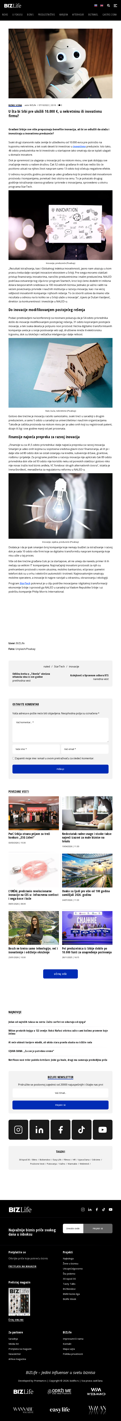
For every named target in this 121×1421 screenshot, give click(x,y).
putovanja (52, 1163)
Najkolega (68, 1258)
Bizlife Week (69, 1299)
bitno (34, 1159)
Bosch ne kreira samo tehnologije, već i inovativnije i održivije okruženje (33, 950)
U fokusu (17, 14)
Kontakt (67, 1343)
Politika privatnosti (73, 1353)
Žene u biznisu (70, 1263)
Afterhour (78, 14)
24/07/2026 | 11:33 (70, 900)
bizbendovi (45, 1159)
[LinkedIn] (39, 1130)
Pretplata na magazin (20, 1348)
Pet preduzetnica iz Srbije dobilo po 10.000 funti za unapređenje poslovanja (87, 950)
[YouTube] (103, 1130)
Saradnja (13, 1338)
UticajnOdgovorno (73, 1268)
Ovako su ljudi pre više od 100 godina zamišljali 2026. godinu (86, 893)
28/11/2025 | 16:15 (70, 957)
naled (46, 666)
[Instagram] (18, 1130)
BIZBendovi (69, 1288)
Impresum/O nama (73, 1338)
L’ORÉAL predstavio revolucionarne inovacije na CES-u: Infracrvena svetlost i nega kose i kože (33, 895)
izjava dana (83, 1159)
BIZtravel (93, 14)
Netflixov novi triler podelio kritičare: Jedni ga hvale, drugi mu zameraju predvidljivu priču (58, 1060)
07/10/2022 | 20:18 (47, 105)
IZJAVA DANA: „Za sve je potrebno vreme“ (31, 1051)
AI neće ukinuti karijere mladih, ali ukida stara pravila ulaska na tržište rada (50, 1042)
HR (74, 1159)
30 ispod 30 (24, 1159)
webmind (84, 1163)
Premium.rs (40, 1380)
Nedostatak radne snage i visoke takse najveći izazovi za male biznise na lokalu (86, 837)
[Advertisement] (60, 617)
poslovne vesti (37, 1163)
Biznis (30, 14)
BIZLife (33, 105)
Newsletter (15, 1353)
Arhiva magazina (17, 1359)
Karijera (63, 14)
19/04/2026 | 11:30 (70, 846)
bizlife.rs (74, 1380)
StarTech (59, 666)
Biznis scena (15, 105)
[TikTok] (82, 1130)
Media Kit (14, 1343)
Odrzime (96, 1159)
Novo (5, 14)
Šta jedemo (69, 1273)
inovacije (74, 666)
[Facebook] (60, 1130)
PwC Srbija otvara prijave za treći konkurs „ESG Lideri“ (29, 836)
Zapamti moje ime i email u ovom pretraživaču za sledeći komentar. (54, 758)
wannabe (72, 1163)
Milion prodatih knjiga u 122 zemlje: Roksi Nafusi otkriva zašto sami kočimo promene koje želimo (58, 1032)
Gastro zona (110, 14)
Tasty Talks (69, 1283)
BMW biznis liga (71, 1293)
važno (62, 1163)
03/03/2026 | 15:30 (17, 842)
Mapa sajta (69, 1348)
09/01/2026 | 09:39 (17, 904)
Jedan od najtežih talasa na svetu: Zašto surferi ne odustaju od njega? (47, 1022)
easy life (57, 1159)
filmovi (67, 1159)
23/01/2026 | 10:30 (17, 957)
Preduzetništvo (46, 14)
